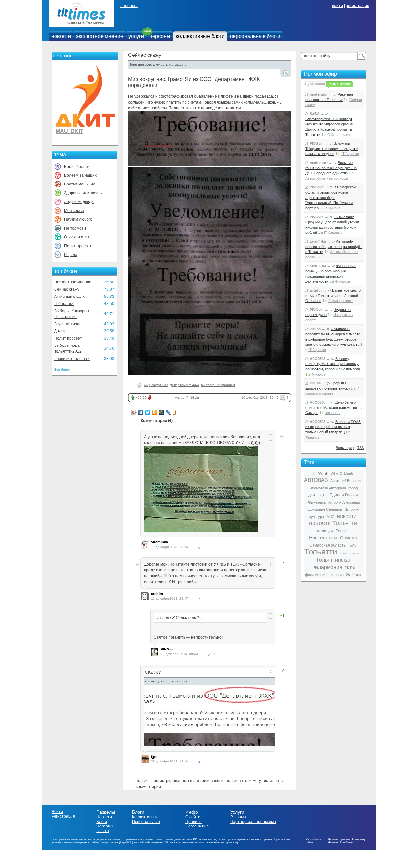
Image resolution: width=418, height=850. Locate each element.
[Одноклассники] (154, 412)
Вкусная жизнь (67, 324)
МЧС (330, 517)
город (353, 488)
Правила (193, 821)
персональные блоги (255, 36)
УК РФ (350, 567)
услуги (136, 36)
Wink (323, 473)
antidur (316, 290)
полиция (325, 531)
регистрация (357, 5)
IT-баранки (64, 303)
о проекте (129, 5)
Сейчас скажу (66, 289)
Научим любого (78, 219)
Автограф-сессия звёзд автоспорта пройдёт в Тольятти (333, 246)
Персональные (146, 821)
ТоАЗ (352, 545)
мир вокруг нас (156, 385)
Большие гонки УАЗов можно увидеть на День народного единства (331, 168)
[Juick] (175, 412)
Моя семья (74, 210)
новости (61, 36)
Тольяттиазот (351, 553)
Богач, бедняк (76, 166)
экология (336, 575)
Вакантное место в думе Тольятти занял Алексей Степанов (333, 295)
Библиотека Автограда (327, 488)
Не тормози (75, 228)
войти (337, 5)
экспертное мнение (99, 36)
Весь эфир (345, 448)
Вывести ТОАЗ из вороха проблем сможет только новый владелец (333, 427)
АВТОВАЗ (316, 480)
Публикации (315, 84)
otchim (157, 594)
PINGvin (192, 397)
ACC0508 (317, 359)
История (352, 509)
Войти (57, 812)
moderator (319, 94)
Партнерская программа (253, 821)
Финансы (335, 208)
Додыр (60, 331)
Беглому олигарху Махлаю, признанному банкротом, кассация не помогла (332, 364)
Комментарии (339, 84)
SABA (315, 114)
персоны (159, 36)
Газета (102, 830)
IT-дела (70, 254)
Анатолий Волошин (346, 481)
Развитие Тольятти (72, 358)
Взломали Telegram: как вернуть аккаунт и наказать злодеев (331, 148)
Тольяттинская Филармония (331, 563)
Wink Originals (342, 473)
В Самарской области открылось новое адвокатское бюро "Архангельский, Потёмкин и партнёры (330, 197)
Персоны (104, 826)
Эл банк (353, 574)
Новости (104, 817)
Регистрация (63, 816)
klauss (315, 329)
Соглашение (197, 826)
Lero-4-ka (318, 241)
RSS (360, 448)
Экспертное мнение (72, 282)
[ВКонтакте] (140, 412)
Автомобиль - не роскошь (326, 178)
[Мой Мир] (161, 412)
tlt (314, 473)
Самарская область (327, 545)
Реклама (238, 817)
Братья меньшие (79, 184)
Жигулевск (317, 502)
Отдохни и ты (76, 237)
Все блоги (62, 369)
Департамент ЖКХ (184, 385)
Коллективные (145, 817)
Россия (342, 531)
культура (316, 517)
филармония (315, 575)
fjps (154, 757)
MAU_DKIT (69, 131)
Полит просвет (78, 246)
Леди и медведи (79, 202)
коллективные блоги (200, 36)
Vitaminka (159, 542)
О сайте (192, 817)
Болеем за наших (80, 175)
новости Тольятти (333, 523)
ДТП (323, 495)
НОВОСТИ (347, 516)
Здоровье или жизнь (83, 193)
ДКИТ (312, 495)
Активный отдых (69, 296)
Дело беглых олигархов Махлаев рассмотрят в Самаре (333, 407)
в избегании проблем (218, 385)
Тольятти (320, 551)
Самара (348, 537)
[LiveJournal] (168, 412)
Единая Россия (344, 495)
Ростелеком (323, 537)
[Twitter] (147, 412)
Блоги (101, 821)
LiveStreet (347, 842)
